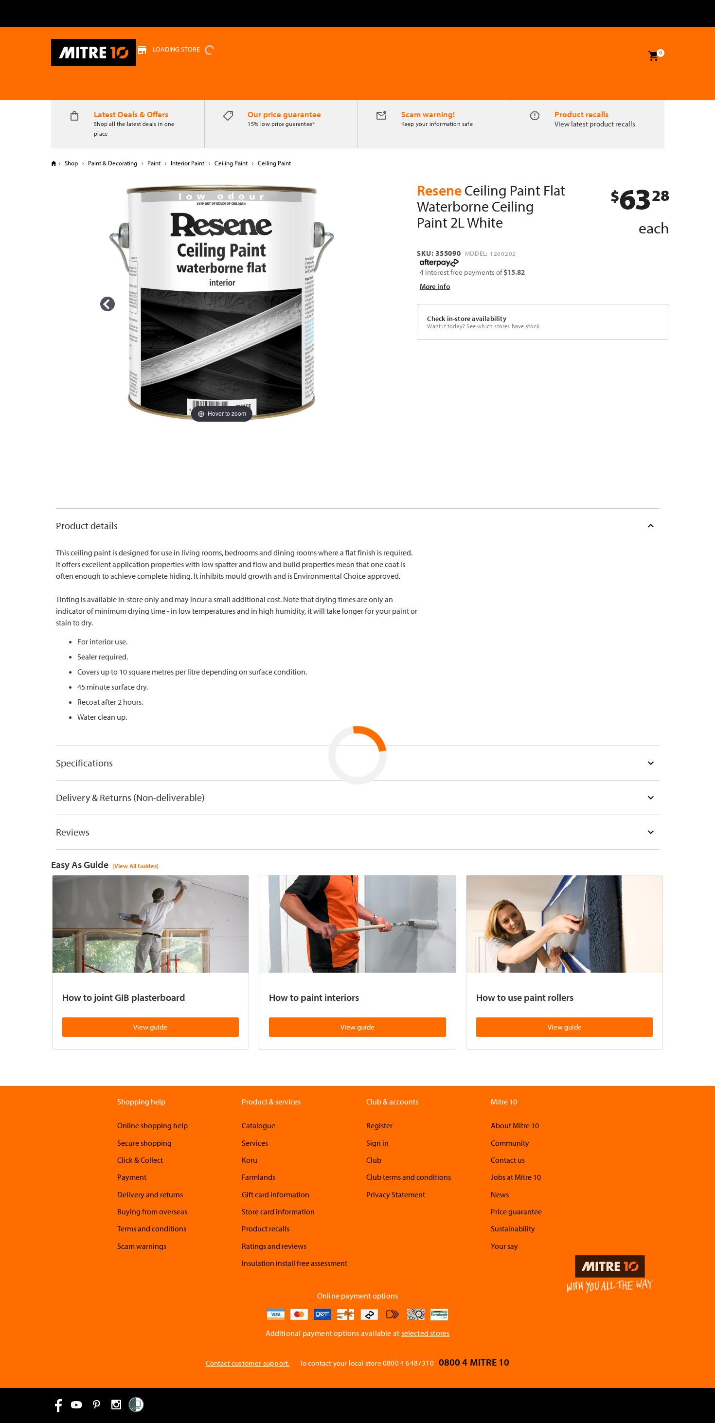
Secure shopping (144, 1143)
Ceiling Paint (231, 163)
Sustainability (513, 1228)
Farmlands (258, 1177)
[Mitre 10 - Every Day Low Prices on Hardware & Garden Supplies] (93, 52)
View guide (150, 1027)
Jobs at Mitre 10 (516, 1177)
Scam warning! (428, 114)
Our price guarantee (284, 114)
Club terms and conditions (408, 1177)
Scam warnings (141, 1246)
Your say (504, 1246)
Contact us (508, 1160)
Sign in (377, 1143)
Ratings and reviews (274, 1246)
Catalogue (258, 1125)
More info (435, 286)
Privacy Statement (395, 1194)
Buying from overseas (152, 1211)
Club (373, 1160)
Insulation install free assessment (294, 1263)
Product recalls (581, 114)
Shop (71, 163)
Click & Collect (140, 1160)
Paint (154, 163)
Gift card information (275, 1194)
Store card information (278, 1211)
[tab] (358, 525)
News (500, 1194)
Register (379, 1125)
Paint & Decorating (113, 163)
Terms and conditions (151, 1228)
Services (255, 1143)
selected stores (425, 1333)
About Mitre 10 (515, 1125)
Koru (249, 1160)
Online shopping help (152, 1125)
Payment (131, 1177)
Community (510, 1143)
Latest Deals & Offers (131, 114)
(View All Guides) (135, 866)
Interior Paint (187, 163)
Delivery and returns (150, 1194)
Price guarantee (516, 1211)
